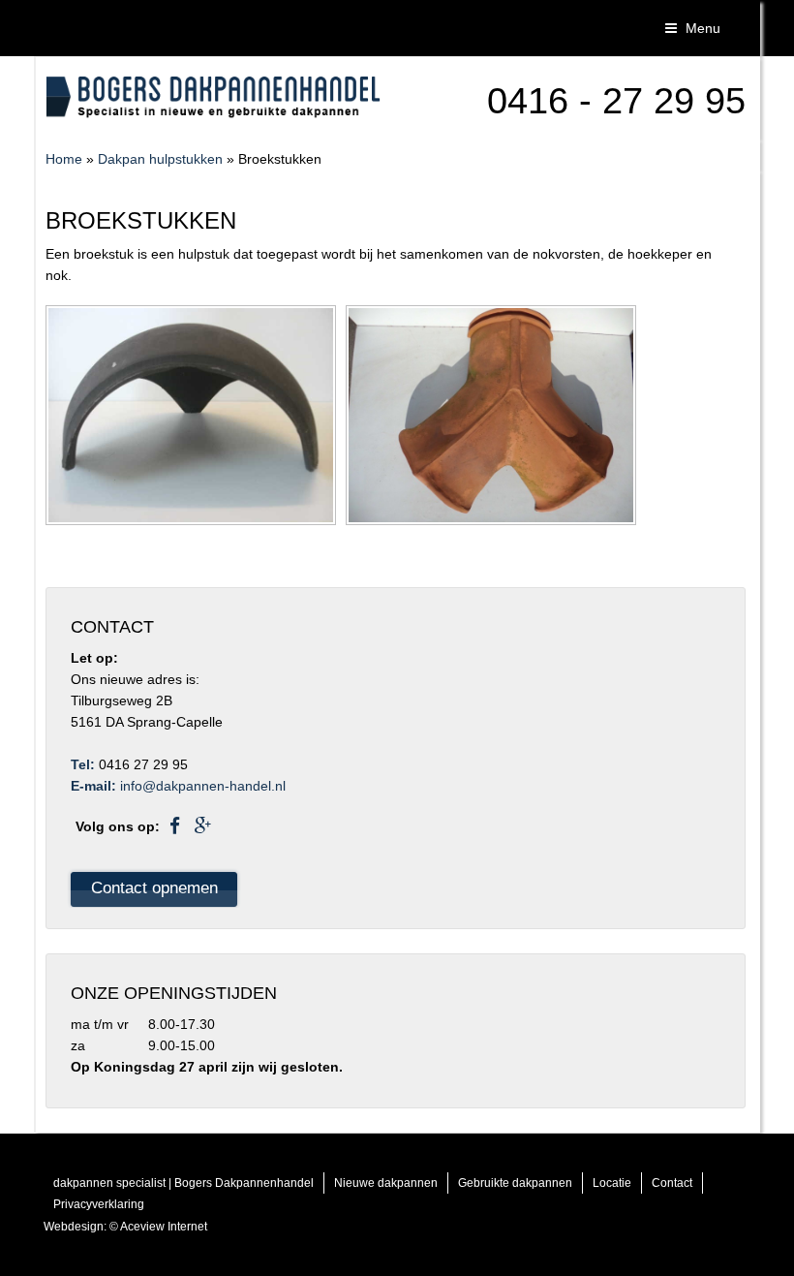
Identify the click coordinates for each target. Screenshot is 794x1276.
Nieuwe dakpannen (386, 1183)
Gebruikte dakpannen (515, 1183)
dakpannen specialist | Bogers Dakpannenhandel (183, 1183)
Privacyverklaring (98, 1204)
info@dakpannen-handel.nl (203, 786)
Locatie (612, 1183)
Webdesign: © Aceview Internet (125, 1226)
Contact (672, 1183)
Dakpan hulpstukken (160, 159)
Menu (701, 28)
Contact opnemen (154, 888)
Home (64, 159)
